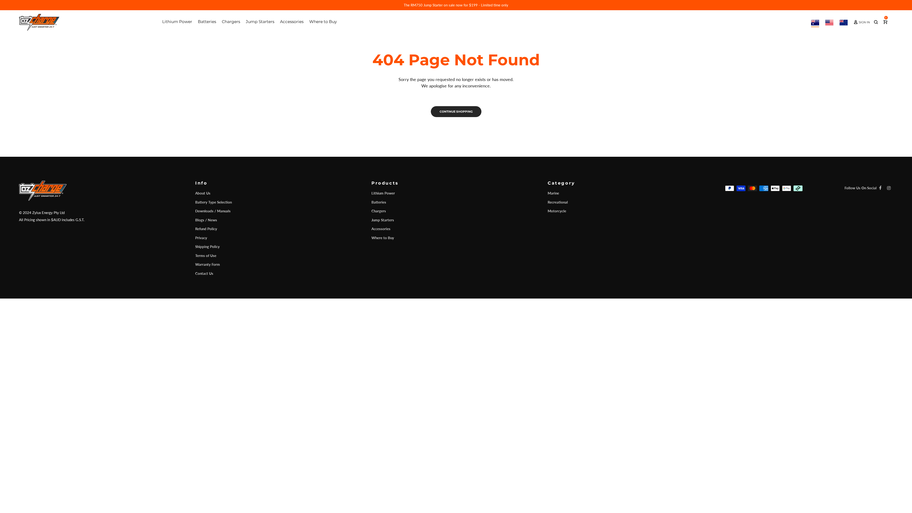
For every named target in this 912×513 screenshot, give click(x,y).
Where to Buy (382, 238)
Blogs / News (206, 220)
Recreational (558, 202)
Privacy (201, 238)
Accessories (380, 229)
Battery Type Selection (213, 202)
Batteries (378, 202)
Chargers (378, 211)
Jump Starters (382, 220)
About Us (202, 193)
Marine (553, 193)
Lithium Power (383, 193)
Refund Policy (206, 229)
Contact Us (204, 273)
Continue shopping (456, 111)
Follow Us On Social (861, 188)
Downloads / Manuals (213, 211)
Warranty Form (207, 264)
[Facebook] (880, 187)
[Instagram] (889, 187)
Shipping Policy (207, 246)
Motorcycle (557, 211)
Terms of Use (205, 255)
